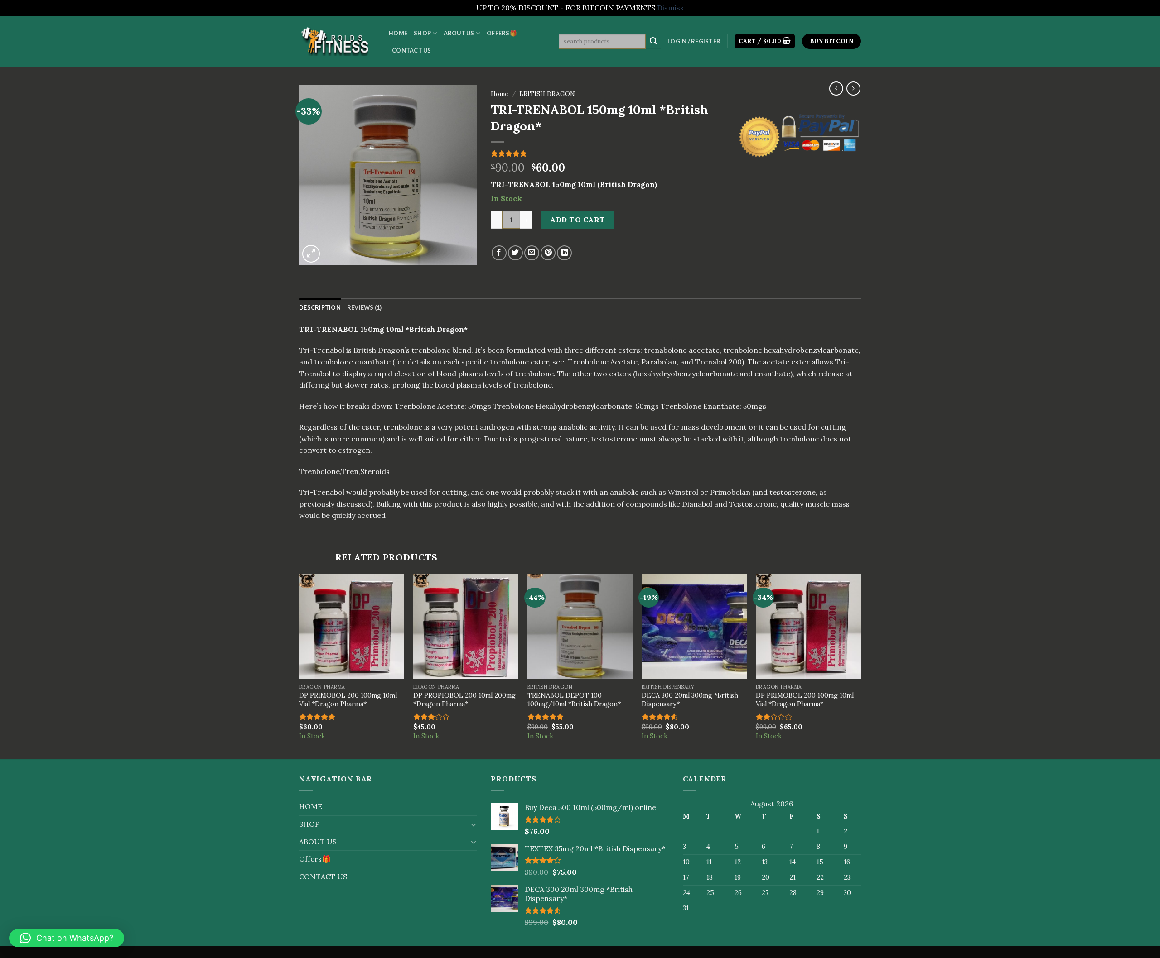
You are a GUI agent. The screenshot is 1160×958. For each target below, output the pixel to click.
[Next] (860, 666)
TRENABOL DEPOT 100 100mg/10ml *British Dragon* (574, 699)
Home (499, 94)
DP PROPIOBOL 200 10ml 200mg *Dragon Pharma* (464, 699)
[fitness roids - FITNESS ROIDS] (337, 41)
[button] (66, 938)
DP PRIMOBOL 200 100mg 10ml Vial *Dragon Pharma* (348, 699)
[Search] (653, 41)
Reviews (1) (364, 307)
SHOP (422, 33)
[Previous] (299, 666)
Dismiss (670, 7)
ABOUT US (459, 33)
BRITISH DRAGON (547, 94)
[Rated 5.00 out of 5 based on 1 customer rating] (600, 153)
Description (320, 307)
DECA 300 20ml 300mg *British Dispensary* (690, 699)
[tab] (320, 307)
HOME (398, 33)
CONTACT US (411, 50)
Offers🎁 (502, 33)
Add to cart (577, 219)
